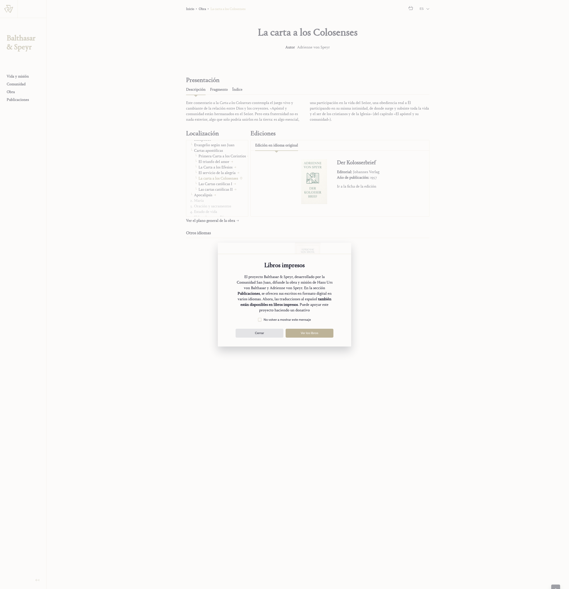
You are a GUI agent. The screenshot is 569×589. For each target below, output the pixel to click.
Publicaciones (249, 293)
